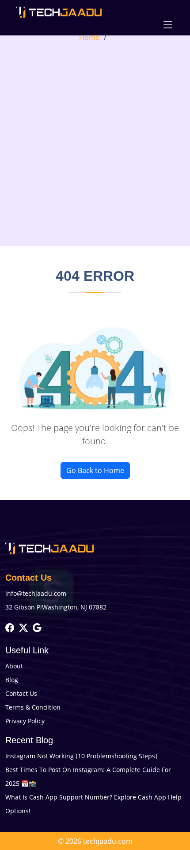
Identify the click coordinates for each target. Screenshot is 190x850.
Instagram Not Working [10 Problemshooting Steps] (81, 756)
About (14, 666)
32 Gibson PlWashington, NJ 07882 (55, 607)
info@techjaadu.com (35, 593)
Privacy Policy (25, 721)
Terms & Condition (33, 707)
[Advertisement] (95, 142)
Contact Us (21, 693)
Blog (11, 679)
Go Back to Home (95, 470)
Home (89, 37)
